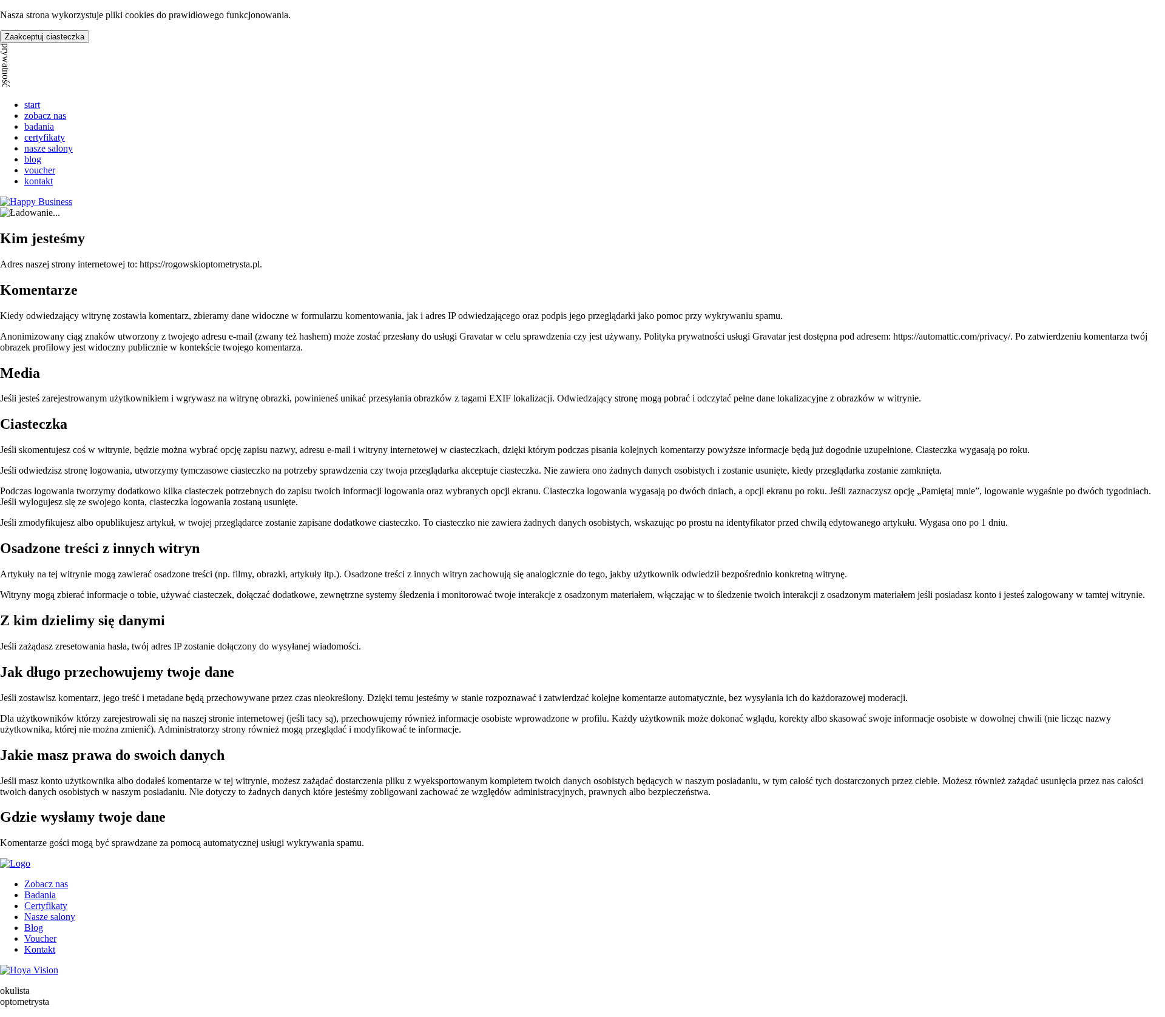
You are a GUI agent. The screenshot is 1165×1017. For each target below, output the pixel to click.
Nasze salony (49, 916)
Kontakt (39, 949)
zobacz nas (45, 115)
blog (32, 159)
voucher (39, 170)
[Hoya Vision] (29, 970)
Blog (33, 927)
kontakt (38, 181)
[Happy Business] (36, 201)
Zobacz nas (46, 884)
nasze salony (48, 148)
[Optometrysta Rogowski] (15, 863)
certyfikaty (44, 137)
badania (39, 126)
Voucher (40, 938)
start (32, 104)
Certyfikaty (45, 906)
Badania (40, 895)
